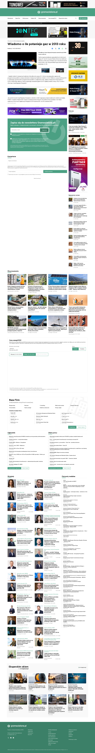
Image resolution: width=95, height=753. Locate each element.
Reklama (70, 736)
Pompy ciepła (58, 407)
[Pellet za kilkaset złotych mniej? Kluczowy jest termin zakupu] (71, 252)
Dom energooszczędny (19, 41)
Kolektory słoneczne (44, 407)
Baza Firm (18, 18)
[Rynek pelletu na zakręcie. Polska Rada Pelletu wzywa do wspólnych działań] (71, 231)
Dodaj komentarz (49, 171)
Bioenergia (50, 740)
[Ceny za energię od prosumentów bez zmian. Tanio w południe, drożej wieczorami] (37, 320)
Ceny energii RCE (52, 18)
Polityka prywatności (73, 729)
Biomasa (26, 405)
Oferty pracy (25, 18)
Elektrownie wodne (59, 405)
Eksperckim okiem (63, 18)
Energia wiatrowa (74, 405)
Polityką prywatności (43, 166)
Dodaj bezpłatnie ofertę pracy (55, 468)
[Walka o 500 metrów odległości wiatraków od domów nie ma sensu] (71, 266)
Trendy (49, 732)
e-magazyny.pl (24, 668)
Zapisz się (44, 130)
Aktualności (10, 18)
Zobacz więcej (81, 427)
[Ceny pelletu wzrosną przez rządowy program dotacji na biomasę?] (71, 259)
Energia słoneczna (52, 733)
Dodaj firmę (72, 427)
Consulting (42, 405)
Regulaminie (12, 147)
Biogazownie (12, 405)
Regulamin (24, 166)
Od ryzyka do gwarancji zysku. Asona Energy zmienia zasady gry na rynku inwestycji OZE (25, 23)
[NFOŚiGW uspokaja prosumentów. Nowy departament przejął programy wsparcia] (17, 320)
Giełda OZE (33, 18)
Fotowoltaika (12, 407)
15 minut (75, 349)
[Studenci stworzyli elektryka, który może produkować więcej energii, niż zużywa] (71, 201)
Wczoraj (16, 354)
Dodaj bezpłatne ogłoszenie (14, 468)
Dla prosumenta (42, 18)
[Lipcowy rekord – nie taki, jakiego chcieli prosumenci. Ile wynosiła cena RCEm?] (37, 300)
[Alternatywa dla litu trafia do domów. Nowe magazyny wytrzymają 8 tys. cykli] (71, 224)
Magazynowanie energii (53, 741)
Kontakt (70, 733)
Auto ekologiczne (51, 736)
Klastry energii (27, 407)
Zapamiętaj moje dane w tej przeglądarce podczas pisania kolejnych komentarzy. (25, 174)
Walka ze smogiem (52, 743)
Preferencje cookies (73, 739)
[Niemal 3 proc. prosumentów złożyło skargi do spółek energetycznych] (17, 300)
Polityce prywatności (20, 147)
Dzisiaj (29, 354)
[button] (76, 18)
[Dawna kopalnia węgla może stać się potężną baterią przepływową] (71, 238)
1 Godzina (82, 349)
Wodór (49, 744)
